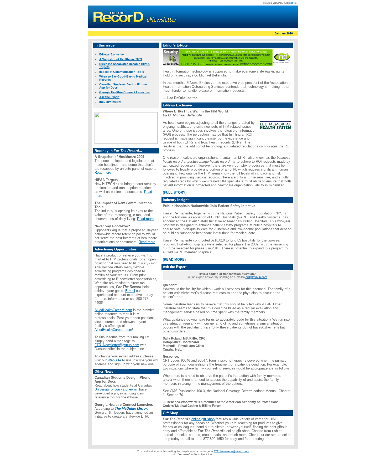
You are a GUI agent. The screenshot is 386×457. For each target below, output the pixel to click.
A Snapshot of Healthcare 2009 (120, 59)
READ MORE (174, 259)
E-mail (130, 291)
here (293, 2)
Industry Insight (110, 101)
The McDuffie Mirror (131, 408)
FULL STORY (174, 192)
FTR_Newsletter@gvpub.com (117, 345)
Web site (114, 360)
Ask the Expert (109, 97)
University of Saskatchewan (116, 389)
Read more (103, 172)
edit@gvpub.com (256, 277)
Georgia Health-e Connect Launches (124, 92)
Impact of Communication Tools (121, 71)
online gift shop (203, 419)
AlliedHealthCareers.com (113, 310)
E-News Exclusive (111, 54)
